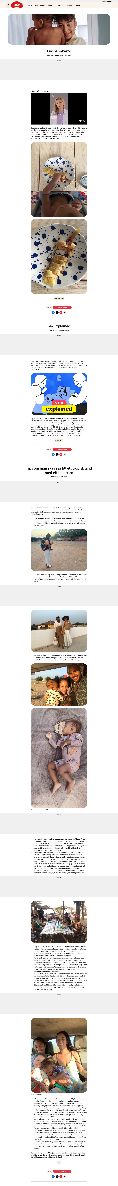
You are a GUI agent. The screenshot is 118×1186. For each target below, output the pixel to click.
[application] (59, 109)
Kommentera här (62, 307)
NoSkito (77, 841)
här (54, 138)
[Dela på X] (57, 312)
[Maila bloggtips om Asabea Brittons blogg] (64, 312)
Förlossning (53, 330)
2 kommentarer (62, 1171)
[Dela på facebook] (53, 312)
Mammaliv (69, 5)
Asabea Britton (52, 55)
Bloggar (78, 5)
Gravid (30, 5)
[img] (49, 307)
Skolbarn (50, 5)
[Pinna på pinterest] (60, 312)
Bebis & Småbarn (40, 5)
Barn (53, 477)
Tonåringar (60, 5)
